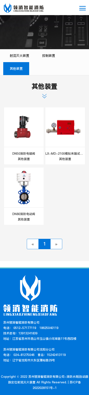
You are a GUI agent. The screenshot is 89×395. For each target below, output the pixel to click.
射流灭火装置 (19, 55)
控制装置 (48, 55)
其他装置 (16, 68)
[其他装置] (24, 127)
